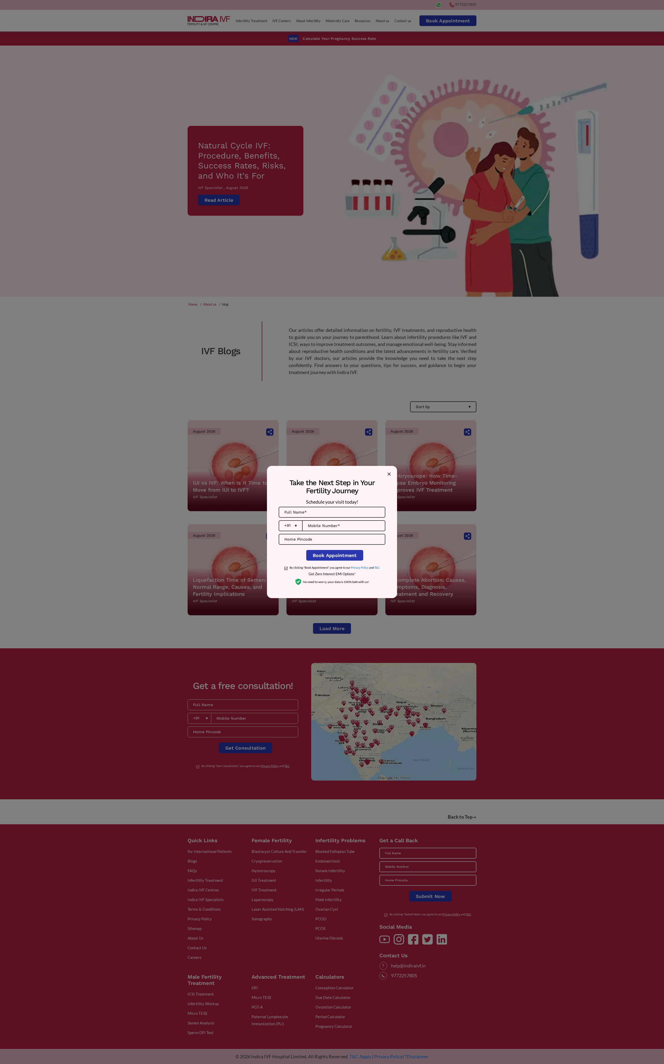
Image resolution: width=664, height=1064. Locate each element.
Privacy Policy (360, 567)
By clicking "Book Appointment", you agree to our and (335, 567)
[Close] (389, 474)
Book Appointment (335, 555)
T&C (377, 567)
